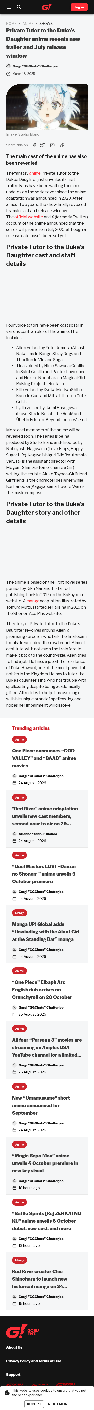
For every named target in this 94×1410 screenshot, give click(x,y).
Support (13, 1374)
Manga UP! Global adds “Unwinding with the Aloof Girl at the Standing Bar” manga (45, 932)
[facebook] (34, 145)
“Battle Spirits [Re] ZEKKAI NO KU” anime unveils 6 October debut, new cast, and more (46, 1221)
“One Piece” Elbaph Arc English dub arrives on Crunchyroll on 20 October (42, 989)
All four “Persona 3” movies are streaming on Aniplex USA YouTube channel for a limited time (47, 1047)
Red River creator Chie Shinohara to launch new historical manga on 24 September (39, 1279)
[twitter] (42, 145)
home (11, 23)
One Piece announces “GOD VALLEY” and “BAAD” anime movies (44, 758)
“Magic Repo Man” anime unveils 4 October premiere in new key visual (45, 1163)
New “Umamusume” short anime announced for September (41, 1105)
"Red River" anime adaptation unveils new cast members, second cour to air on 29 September (45, 816)
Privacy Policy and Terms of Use (33, 1360)
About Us (14, 1347)
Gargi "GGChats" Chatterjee (41, 775)
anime (28, 23)
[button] (19, 739)
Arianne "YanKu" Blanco (38, 833)
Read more (59, 1404)
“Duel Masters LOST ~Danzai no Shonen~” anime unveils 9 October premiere (44, 874)
